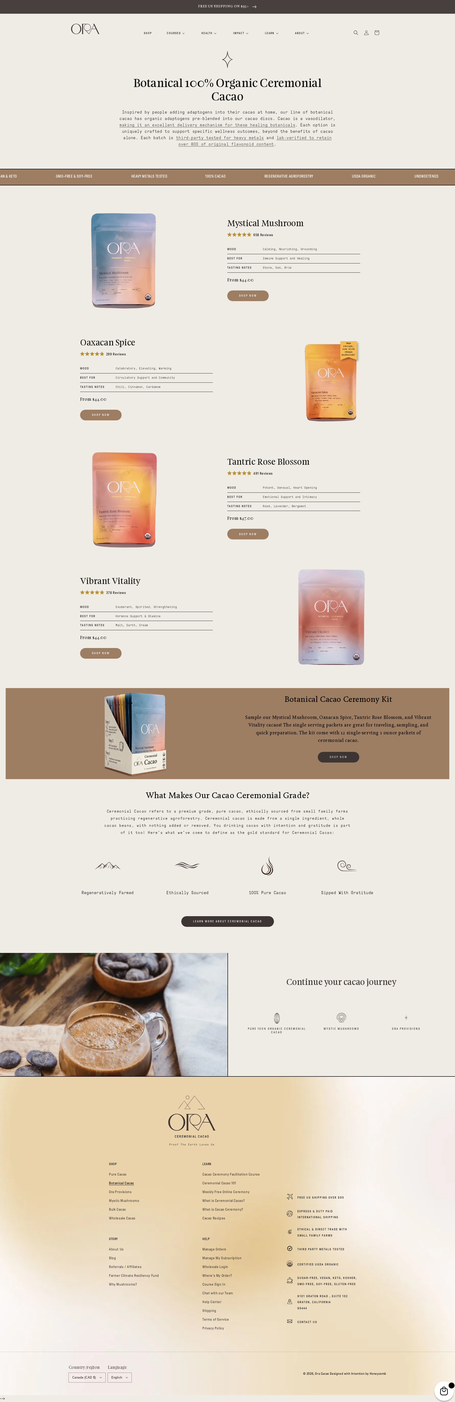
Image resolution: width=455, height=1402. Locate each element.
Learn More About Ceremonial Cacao (227, 921)
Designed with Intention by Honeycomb (358, 1373)
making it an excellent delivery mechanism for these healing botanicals (207, 125)
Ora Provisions (406, 1028)
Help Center (212, 1302)
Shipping (209, 1311)
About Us (116, 1249)
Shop (148, 33)
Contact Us (307, 1322)
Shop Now (248, 295)
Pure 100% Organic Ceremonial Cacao (277, 1030)
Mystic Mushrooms (341, 1028)
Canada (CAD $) (84, 1377)
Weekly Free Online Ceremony (226, 1192)
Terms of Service (215, 1319)
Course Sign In (213, 1284)
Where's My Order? (217, 1276)
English (116, 1377)
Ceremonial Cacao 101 (219, 1183)
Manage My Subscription (221, 1258)
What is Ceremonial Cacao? (223, 1201)
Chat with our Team (217, 1293)
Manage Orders (214, 1249)
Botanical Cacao (121, 1183)
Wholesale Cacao (122, 1218)
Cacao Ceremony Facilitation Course (231, 1174)
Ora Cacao (322, 1373)
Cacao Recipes (213, 1218)
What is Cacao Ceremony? (222, 1209)
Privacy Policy (213, 1328)
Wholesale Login (215, 1267)
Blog (112, 1258)
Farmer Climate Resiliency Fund (134, 1276)
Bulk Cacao (117, 1209)
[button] (356, 33)
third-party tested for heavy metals (220, 137)
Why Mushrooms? (123, 1284)
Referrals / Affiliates (125, 1267)
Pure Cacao (118, 1174)
